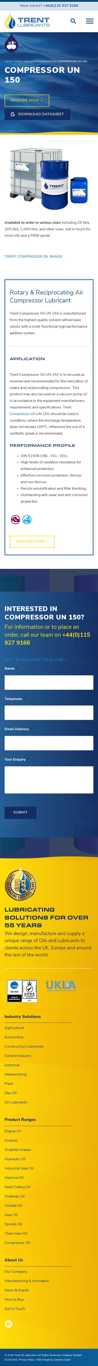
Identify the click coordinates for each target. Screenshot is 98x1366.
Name (11, 669)
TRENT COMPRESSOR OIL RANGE (33, 257)
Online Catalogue (24, 61)
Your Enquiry (17, 760)
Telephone (15, 699)
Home (8, 61)
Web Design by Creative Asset (53, 1360)
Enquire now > (27, 100)
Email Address (18, 729)
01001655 (11, 1360)
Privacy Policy (27, 1360)
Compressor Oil (46, 61)
